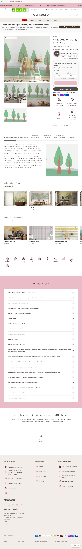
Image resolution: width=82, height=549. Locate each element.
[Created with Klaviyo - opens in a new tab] (41, 295)
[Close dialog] (70, 254)
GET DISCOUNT (25, 285)
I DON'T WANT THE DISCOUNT (25, 290)
